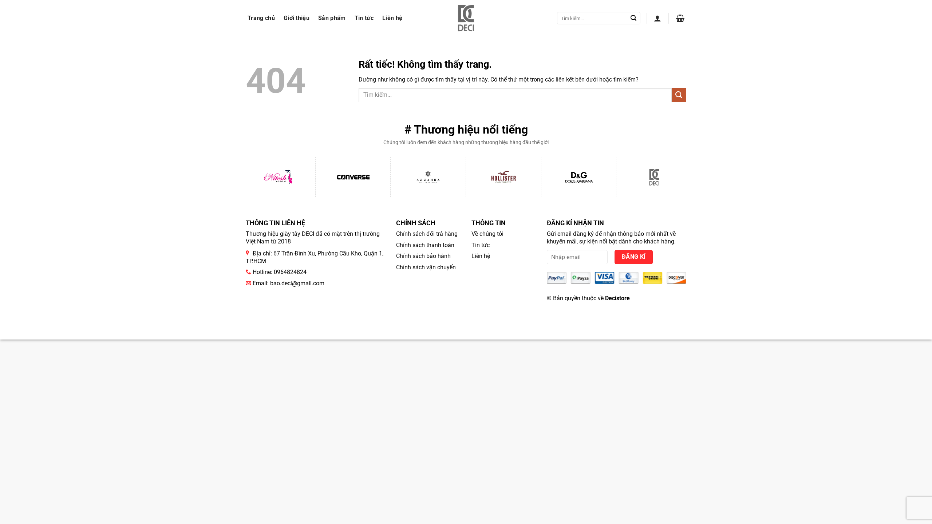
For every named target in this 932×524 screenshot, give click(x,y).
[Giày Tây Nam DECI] (466, 18)
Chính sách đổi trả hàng (427, 233)
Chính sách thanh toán (425, 245)
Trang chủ (261, 18)
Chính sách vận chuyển (426, 267)
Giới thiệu (296, 18)
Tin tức (364, 18)
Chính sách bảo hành (423, 256)
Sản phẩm (332, 18)
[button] (657, 18)
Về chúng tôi (487, 233)
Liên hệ (392, 18)
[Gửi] (633, 18)
